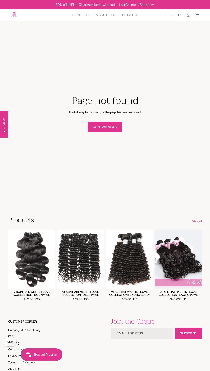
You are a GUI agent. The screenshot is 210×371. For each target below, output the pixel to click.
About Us (14, 369)
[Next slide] (50, 259)
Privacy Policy (16, 356)
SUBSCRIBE (188, 333)
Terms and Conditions (22, 362)
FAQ (11, 336)
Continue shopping (105, 127)
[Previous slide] (12, 259)
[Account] (188, 15)
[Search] (179, 15)
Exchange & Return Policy (24, 330)
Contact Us (15, 349)
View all (197, 221)
